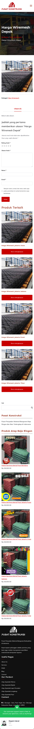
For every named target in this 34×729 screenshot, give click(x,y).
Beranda (5, 37)
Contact (4, 674)
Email (4, 179)
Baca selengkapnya (17, 252)
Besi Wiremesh (16, 37)
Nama (4, 170)
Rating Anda (6, 143)
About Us (4, 662)
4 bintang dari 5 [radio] (8, 146)
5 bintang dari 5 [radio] (10, 146)
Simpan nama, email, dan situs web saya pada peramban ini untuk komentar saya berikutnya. (16, 191)
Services (4, 665)
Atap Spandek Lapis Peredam (11, 688)
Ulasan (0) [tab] (17, 109)
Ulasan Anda (6, 150)
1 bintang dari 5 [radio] (2, 146)
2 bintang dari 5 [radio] (4, 146)
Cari (3, 403)
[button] (29, 64)
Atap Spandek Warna (8, 682)
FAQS (3, 668)
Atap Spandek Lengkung (9, 691)
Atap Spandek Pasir (8, 694)
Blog (3, 671)
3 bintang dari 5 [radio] (6, 146)
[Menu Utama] (30, 5)
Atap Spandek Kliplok (8, 685)
